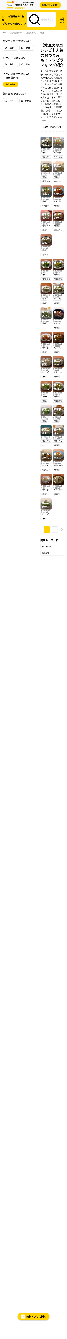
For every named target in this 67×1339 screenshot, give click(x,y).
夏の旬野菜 (31, 33)
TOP (4, 33)
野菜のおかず (16, 33)
